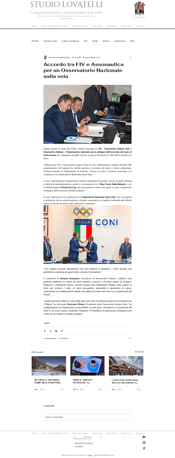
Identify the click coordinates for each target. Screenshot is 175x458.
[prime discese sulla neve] (126, 366)
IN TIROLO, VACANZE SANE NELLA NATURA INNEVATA (47, 381)
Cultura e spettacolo (70, 41)
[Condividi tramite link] (62, 331)
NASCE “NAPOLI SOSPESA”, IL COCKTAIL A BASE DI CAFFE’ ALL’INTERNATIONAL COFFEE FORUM (86, 381)
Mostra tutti (139, 352)
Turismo (47, 323)
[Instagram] (144, 442)
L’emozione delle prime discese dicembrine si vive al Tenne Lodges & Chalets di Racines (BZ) (125, 381)
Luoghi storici (119, 41)
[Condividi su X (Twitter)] (50, 331)
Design (95, 41)
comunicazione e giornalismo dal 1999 (66, 13)
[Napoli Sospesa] (87, 366)
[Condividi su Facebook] (44, 331)
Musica (106, 41)
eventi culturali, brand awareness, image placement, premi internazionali (66, 17)
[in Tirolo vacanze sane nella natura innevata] (49, 366)
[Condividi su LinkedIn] (56, 331)
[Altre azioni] (130, 57)
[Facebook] (144, 448)
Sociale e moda (50, 41)
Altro (132, 41)
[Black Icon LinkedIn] (144, 436)
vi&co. (90, 455)
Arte (85, 41)
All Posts (35, 41)
